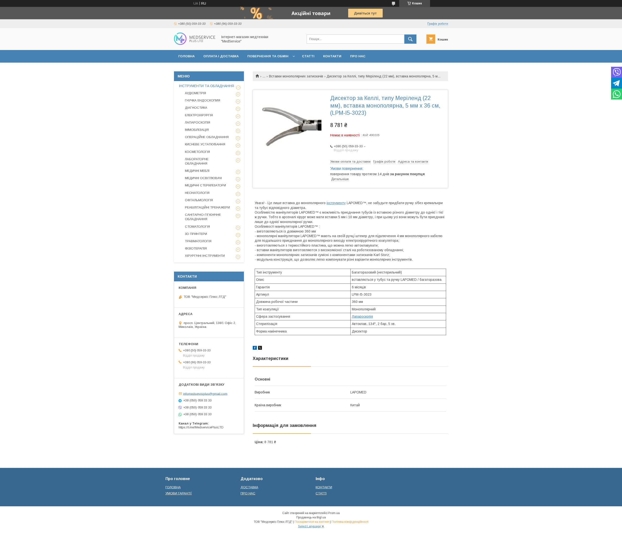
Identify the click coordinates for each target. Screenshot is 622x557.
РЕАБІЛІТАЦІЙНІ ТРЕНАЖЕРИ (207, 207)
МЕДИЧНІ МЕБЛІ (197, 171)
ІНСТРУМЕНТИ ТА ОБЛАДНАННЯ (206, 86)
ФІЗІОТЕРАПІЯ (196, 248)
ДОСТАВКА (249, 487)
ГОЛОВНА (186, 56)
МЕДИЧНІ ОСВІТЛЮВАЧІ (203, 178)
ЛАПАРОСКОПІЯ (197, 122)
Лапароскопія (362, 316)
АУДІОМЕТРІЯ (195, 93)
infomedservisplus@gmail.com (205, 393)
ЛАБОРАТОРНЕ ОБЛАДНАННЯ (196, 161)
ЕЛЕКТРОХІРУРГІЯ (199, 115)
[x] (260, 348)
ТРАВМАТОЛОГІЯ (198, 241)
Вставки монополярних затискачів (296, 76)
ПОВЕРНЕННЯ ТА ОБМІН (267, 56)
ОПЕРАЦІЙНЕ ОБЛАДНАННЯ (207, 137)
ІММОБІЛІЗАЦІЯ (197, 130)
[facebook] (255, 348)
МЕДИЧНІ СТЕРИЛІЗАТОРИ (205, 185)
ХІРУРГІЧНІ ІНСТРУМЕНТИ (205, 256)
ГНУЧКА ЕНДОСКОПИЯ (202, 100)
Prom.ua (334, 513)
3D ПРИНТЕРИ (196, 234)
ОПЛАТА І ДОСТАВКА (221, 56)
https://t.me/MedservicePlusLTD (201, 427)
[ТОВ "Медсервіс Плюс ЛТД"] (194, 44)
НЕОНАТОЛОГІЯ (197, 193)
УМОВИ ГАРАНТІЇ (178, 493)
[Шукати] (410, 39)
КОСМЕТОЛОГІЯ (197, 152)
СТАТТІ (308, 56)
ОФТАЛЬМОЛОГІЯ (199, 200)
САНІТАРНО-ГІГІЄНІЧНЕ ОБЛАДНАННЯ (203, 217)
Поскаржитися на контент (311, 522)
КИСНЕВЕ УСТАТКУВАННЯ (205, 144)
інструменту (336, 203)
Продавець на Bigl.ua (311, 517)
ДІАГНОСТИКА (196, 107)
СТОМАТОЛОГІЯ (197, 226)
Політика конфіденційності (349, 522)
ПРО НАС (357, 56)
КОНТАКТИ (332, 56)
